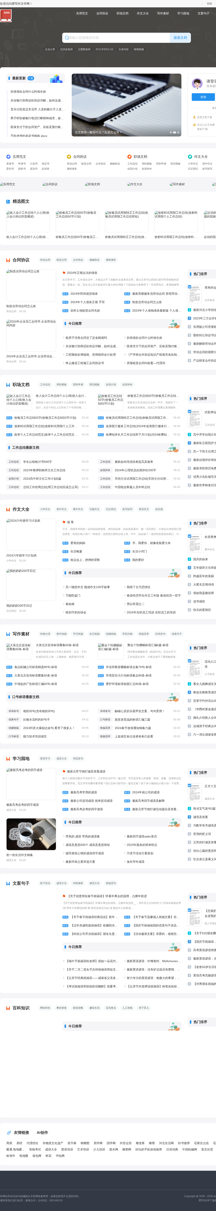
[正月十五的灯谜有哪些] (195, 793)
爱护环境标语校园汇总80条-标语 (139, 684)
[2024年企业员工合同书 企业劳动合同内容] (31, 336)
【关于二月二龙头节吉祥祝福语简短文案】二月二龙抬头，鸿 (93, 969)
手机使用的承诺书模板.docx (29, 136)
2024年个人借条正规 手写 (84, 302)
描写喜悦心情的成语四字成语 (85, 853)
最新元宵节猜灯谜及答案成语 (86, 771)
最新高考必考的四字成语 (22, 804)
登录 (203, 97)
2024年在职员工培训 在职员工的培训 (151, 612)
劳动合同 (72, 163)
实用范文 (82, 13)
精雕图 (85, 1143)
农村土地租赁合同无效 (81, 310)
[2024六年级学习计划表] (31, 535)
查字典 (72, 1143)
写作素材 (163, 13)
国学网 (111, 1143)
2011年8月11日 (104, 49)
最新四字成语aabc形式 (142, 836)
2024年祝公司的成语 (142, 792)
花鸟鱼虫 (111, 1007)
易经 (19, 1143)
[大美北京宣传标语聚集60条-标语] (19, 651)
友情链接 (21, 1132)
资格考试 (35, 1149)
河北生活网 (166, 1143)
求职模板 (147, 163)
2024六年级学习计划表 (21, 555)
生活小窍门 (136, 551)
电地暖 (23, 1155)
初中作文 (207, 163)
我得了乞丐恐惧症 (138, 587)
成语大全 (62, 758)
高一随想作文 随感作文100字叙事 (88, 587)
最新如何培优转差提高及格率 (134, 461)
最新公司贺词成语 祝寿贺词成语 (88, 800)
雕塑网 (126, 1149)
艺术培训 (83, 1149)
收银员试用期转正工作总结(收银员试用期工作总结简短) (126, 237)
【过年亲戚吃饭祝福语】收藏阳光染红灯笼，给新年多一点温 (91, 925)
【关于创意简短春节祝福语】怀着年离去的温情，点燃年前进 (107, 896)
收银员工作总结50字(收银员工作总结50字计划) (77, 237)
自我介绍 (132, 168)
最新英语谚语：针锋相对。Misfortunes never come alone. (154, 961)
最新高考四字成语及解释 (145, 800)
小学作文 (193, 163)
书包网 (60, 1155)
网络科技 (45, 1007)
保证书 (45, 163)
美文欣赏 (207, 1149)
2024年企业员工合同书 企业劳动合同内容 (31, 356)
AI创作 (42, 1132)
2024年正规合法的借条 (82, 272)
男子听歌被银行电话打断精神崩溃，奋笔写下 (38, 118)
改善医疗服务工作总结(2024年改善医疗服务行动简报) (139, 426)
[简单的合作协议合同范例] (195, 294)
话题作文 (94, 509)
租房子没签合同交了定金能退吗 (86, 337)
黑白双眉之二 (135, 604)
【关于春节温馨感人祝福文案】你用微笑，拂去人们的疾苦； (153, 917)
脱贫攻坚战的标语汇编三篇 (132, 719)
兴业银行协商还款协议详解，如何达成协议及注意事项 (38, 100)
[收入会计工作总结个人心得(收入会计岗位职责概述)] (28, 221)
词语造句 (78, 758)
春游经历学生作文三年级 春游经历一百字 (154, 595)
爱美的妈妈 (74, 543)
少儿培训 (99, 1149)
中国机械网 (189, 1149)
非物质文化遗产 (53, 1143)
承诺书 (10, 163)
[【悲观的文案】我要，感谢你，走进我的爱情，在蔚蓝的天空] (195, 917)
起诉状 (45, 168)
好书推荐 (184, 1143)
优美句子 (177, 633)
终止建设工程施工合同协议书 (85, 363)
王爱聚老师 (84, 49)
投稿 (209, 3)
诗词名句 (160, 633)
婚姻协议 (115, 163)
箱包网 (36, 1155)
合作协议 (101, 163)
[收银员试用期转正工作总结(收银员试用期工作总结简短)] (126, 221)
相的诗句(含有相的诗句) (39, 711)
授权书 (22, 168)
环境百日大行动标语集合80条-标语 (139, 675)
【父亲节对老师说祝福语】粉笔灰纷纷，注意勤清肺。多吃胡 (154, 986)
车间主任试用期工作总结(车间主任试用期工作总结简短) (151, 478)
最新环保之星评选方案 (80, 861)
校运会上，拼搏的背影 (81, 560)
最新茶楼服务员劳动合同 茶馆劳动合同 (153, 293)
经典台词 (45, 633)
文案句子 (203, 13)
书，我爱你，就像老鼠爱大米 (148, 543)
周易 (9, 1143)
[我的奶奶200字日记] (31, 585)
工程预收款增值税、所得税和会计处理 (91, 354)
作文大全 (143, 13)
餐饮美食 (62, 1007)
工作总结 (132, 163)
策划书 (34, 168)
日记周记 (193, 168)
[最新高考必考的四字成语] (31, 784)
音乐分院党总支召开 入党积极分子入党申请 (38, 109)
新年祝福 (62, 633)
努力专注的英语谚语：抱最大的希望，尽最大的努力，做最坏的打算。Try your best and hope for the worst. (154, 978)
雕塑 (152, 1143)
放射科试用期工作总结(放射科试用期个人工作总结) (175, 237)
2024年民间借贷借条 (80, 293)
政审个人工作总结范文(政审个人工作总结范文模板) (48, 434)
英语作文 (144, 509)
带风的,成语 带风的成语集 (83, 836)
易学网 (98, 1143)
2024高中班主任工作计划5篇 (42, 478)
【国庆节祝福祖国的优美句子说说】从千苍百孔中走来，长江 (153, 925)
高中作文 (78, 509)
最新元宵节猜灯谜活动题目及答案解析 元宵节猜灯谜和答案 (153, 809)
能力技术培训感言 (35, 736)
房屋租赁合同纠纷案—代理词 (146, 363)
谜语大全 (94, 883)
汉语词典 (172, 1149)
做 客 (70, 522)
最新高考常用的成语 (80, 792)
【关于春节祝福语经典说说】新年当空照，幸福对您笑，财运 (91, 917)
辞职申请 (161, 163)
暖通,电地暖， (15, 1149)
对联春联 (78, 883)
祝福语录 (144, 633)
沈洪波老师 (66, 49)
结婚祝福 (111, 633)
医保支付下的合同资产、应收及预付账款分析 (38, 127)
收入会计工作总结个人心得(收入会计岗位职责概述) (27, 237)
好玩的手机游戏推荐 (148, 1149)
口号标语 (105, 719)
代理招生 (32, 1143)
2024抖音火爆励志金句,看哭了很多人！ (49, 728)
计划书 (34, 163)
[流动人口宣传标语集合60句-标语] (195, 668)
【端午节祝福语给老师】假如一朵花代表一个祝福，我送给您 (93, 961)
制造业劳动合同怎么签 (21, 306)
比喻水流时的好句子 (36, 719)
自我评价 (147, 168)
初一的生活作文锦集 (19, 855)
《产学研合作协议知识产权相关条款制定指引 (154, 354)
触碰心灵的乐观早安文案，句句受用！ (140, 711)
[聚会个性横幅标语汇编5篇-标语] (111, 651)
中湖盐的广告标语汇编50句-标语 (48, 684)
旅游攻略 (78, 1007)
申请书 (22, 163)
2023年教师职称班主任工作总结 (44, 470)
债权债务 (72, 168)
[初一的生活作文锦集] (31, 834)
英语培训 (67, 1149)
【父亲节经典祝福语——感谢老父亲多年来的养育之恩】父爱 (93, 978)
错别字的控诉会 (76, 612)
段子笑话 (45, 883)
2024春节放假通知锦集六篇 (133, 728)
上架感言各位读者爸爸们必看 (134, 736)
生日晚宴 (72, 551)
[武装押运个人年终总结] (195, 419)
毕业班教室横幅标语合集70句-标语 (139, 667)
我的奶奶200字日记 (19, 605)
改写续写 (207, 168)
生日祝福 (94, 633)
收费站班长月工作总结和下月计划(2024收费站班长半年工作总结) (139, 434)
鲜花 (48, 1155)
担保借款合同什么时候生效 (28, 91)
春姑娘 (70, 604)
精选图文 (21, 201)
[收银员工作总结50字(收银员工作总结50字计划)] (77, 221)
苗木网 (113, 1149)
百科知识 (21, 1008)
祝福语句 (111, 883)
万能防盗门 (73, 595)
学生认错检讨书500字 (37, 461)
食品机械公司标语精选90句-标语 (48, 667)
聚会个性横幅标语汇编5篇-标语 (148, 645)
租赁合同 (86, 163)
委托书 (10, 168)
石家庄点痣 (201, 1143)
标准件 (10, 1155)
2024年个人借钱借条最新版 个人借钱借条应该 (153, 310)
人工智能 (127, 1007)
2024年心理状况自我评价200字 (135, 470)
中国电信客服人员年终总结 (132, 487)
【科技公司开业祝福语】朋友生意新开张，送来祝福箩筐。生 (91, 934)
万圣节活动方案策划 (140, 853)
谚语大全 (62, 883)
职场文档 (122, 13)
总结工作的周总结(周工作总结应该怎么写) (50, 487)
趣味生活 (94, 1007)
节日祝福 (78, 633)
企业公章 (50, 49)
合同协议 (102, 13)
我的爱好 (134, 560)
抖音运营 (126, 1143)
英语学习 (45, 758)
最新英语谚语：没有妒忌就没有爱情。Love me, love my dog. (154, 969)
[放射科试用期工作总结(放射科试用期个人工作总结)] (176, 221)
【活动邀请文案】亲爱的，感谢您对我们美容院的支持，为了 (153, 934)
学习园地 (183, 13)
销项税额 (139, 49)
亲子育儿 (144, 1007)
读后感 (159, 509)
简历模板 (175, 163)
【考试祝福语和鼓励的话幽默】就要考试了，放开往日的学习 (93, 986)
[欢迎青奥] (195, 543)
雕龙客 (140, 1143)
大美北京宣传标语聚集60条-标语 (57, 645)
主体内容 (124, 49)
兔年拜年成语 (135, 861)
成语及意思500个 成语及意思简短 (88, 844)
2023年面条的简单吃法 (142, 844)
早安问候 (127, 633)
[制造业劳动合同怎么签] (31, 285)
